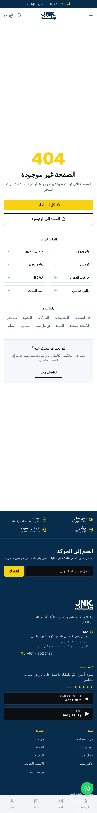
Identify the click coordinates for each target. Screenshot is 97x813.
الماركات (43, 318)
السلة (12, 326)
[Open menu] (90, 15)
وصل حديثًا (86, 755)
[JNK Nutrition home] (48, 16)
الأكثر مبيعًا (86, 763)
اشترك (14, 571)
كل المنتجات (46, 205)
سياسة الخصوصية (81, 793)
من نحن (12, 318)
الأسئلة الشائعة (79, 326)
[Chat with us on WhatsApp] (87, 788)
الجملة (59, 326)
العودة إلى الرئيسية (46, 219)
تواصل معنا (43, 326)
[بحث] (19, 15)
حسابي (25, 326)
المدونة (27, 318)
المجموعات (61, 318)
